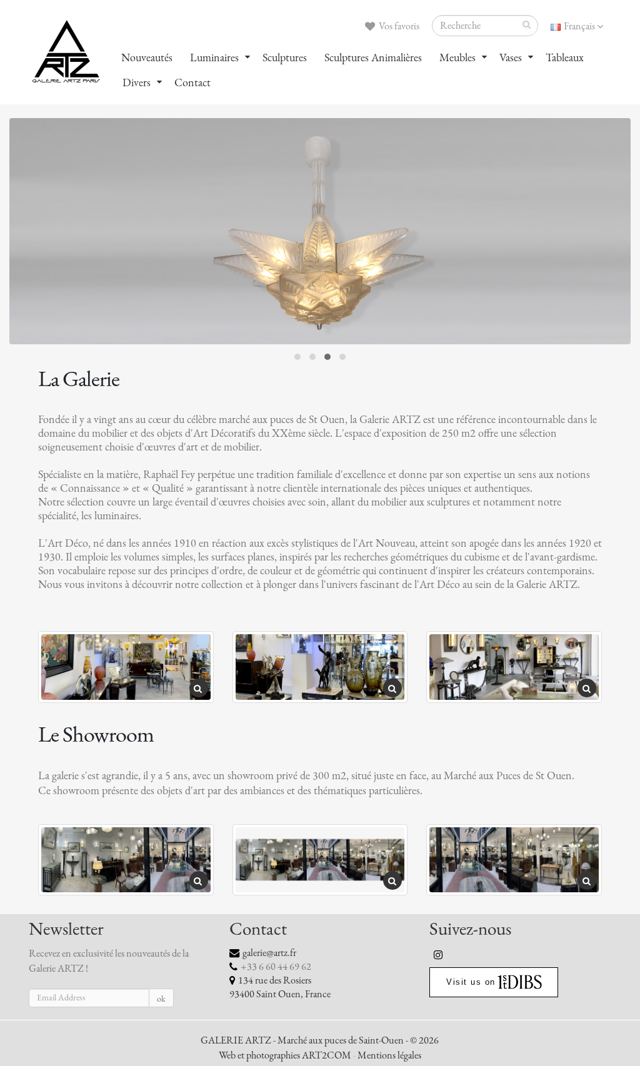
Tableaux (565, 57)
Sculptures (284, 57)
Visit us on (471, 982)
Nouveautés (146, 57)
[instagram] (438, 954)
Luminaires (214, 57)
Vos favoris (398, 26)
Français (579, 26)
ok (161, 999)
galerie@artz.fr (269, 953)
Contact (192, 82)
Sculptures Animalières (373, 57)
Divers (136, 82)
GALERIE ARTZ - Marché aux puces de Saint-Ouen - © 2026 (320, 1040)
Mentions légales (389, 1055)
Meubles (457, 57)
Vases (510, 57)
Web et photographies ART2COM (285, 1055)
